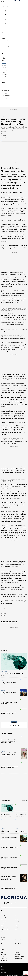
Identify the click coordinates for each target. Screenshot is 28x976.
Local (4, 65)
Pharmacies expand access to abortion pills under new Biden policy (9, 766)
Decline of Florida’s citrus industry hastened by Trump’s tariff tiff (9, 712)
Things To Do (18, 943)
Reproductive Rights (6, 929)
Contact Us (4, 958)
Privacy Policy (4, 972)
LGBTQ (16, 925)
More (3, 82)
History (4, 72)
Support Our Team (19, 956)
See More (24, 800)
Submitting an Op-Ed (20, 958)
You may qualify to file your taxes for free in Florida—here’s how (9, 848)
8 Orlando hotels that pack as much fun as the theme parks (9, 868)
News (3, 32)
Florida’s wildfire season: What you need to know (9, 702)
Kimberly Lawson (5, 133)
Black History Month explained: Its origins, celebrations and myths (9, 887)
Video (2, 952)
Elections (3, 919)
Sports (3, 60)
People (4, 74)
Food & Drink (18, 939)
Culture (4, 67)
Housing (17, 921)
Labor (2, 925)
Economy (3, 917)
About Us (3, 954)
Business (3, 913)
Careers (2, 969)
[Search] (7, 6)
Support (2, 966)
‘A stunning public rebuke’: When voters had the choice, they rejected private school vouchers (8, 741)
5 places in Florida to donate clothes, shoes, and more (9, 858)
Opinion (17, 952)
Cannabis (17, 913)
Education (17, 917)
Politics (6, 52)
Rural (16, 929)
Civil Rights (4, 915)
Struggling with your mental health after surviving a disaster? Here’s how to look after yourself (9, 878)
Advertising (4, 960)
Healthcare (4, 671)
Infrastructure (18, 923)
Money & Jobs (4, 927)
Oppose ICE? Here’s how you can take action (8, 683)
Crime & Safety (18, 915)
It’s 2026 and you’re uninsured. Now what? (12, 674)
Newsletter (17, 954)
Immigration (4, 923)
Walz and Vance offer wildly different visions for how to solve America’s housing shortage (9, 754)
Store (3, 90)
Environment (18, 919)
